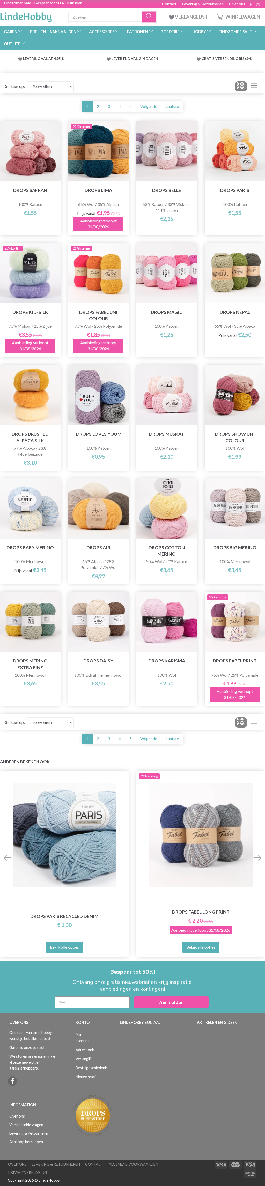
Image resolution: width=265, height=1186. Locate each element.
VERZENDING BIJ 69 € (233, 59)
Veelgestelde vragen (26, 1124)
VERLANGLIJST (191, 17)
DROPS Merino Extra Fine (30, 664)
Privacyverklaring (27, 1172)
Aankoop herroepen (26, 1142)
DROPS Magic (166, 312)
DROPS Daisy (98, 661)
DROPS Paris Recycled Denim (64, 916)
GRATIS (208, 59)
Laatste (172, 106)
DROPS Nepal (235, 312)
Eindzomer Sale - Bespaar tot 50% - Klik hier (43, 2)
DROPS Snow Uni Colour (235, 437)
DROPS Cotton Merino (167, 551)
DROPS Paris (234, 190)
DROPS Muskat (166, 434)
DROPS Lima (98, 190)
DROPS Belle (166, 190)
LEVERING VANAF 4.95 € (43, 59)
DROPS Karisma (166, 661)
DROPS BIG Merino (234, 547)
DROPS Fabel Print (235, 661)
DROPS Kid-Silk (30, 312)
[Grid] (241, 86)
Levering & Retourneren (203, 4)
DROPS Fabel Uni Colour (98, 315)
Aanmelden (171, 1002)
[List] (254, 86)
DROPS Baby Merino (30, 547)
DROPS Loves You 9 (98, 434)
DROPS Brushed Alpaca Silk (30, 437)
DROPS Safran (30, 190)
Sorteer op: (15, 86)
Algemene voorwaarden (133, 1164)
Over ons (237, 4)
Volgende (148, 106)
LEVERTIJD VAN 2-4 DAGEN (135, 59)
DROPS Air (98, 547)
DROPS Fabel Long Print (201, 912)
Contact (169, 4)
